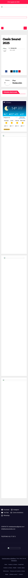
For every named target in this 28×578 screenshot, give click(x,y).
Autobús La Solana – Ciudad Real (16, 564)
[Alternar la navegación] (25, 28)
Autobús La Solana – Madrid (10, 567)
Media (6, 574)
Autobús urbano (21, 567)
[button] (21, 28)
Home (6, 564)
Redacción (14, 48)
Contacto (21, 574)
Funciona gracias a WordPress (9, 558)
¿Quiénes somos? (13, 574)
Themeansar (14, 560)
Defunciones (6, 571)
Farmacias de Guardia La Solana (17, 571)
